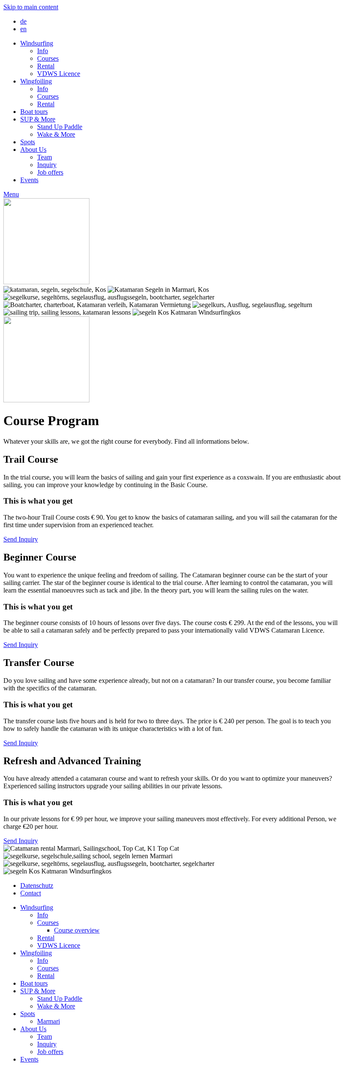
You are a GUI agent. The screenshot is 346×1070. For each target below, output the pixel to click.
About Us (33, 149)
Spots (27, 142)
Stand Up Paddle (59, 126)
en (23, 28)
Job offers (50, 172)
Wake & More (56, 134)
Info (42, 50)
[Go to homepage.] (46, 282)
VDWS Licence (58, 73)
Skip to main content (30, 7)
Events (29, 179)
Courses (48, 58)
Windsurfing (36, 43)
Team (44, 157)
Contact (30, 893)
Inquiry (47, 164)
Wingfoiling (36, 81)
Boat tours (34, 111)
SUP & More (37, 119)
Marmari (48, 1021)
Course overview (77, 930)
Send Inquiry (20, 539)
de (23, 21)
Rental (45, 66)
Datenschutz (36, 885)
